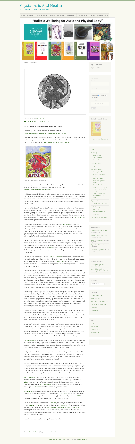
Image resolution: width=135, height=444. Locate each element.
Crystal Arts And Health (41, 5)
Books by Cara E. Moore (99, 172)
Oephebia (94, 264)
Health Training (82, 15)
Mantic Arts (96, 214)
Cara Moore (40, 118)
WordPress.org (95, 332)
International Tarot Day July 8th (99, 301)
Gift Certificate (97, 155)
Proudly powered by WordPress (56, 439)
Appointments (97, 166)
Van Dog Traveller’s (56, 257)
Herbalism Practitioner (99, 212)
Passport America (45, 384)
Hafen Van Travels (34, 432)
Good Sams (28, 391)
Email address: (95, 101)
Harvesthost (38, 387)
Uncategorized (95, 311)
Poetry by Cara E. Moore (99, 193)
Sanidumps (64, 393)
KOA (78, 396)
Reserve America (34, 405)
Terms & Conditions (98, 160)
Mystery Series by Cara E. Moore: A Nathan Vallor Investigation (100, 189)
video (51, 247)
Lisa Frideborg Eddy (96, 269)
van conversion (63, 432)
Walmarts (64, 405)
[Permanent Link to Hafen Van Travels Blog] (55, 114)
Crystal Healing (70, 15)
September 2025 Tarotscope (99, 245)
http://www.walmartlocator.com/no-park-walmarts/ (63, 407)
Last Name (94, 88)
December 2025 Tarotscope (99, 230)
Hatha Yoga (96, 209)
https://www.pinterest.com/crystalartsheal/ (37, 190)
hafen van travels (54, 432)
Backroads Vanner (30, 340)
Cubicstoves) (60, 261)
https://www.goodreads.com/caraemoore (56, 142)
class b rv (46, 432)
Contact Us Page (97, 157)
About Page (30, 15)
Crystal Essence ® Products (100, 203)
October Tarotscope (97, 240)
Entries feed (94, 326)
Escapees (53, 403)
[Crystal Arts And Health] (67, 39)
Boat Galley (66, 224)
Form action (94, 96)
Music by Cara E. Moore (99, 185)
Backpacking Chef (80, 217)
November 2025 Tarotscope (99, 235)
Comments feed (95, 329)
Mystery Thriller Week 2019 (98, 304)
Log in (92, 323)
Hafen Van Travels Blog (37, 121)
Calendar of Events (42, 15)
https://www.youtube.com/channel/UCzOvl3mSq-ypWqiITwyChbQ (45, 133)
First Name (94, 81)
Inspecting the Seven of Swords (99, 265)
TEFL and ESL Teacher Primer (99, 15)
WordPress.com (82, 439)
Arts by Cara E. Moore (57, 15)
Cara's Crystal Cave (96, 295)
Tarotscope (94, 307)
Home (23, 15)
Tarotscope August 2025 (98, 250)
